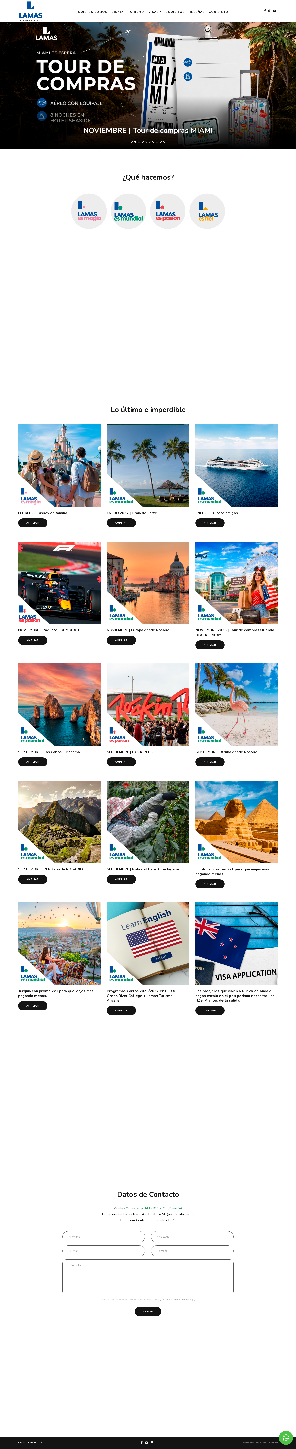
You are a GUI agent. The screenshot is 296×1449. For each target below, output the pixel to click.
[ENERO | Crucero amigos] (236, 465)
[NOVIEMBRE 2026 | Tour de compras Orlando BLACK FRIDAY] (236, 583)
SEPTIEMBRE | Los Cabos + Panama (49, 752)
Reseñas (197, 12)
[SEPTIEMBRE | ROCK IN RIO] (148, 704)
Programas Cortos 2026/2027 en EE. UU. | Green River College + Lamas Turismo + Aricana (143, 996)
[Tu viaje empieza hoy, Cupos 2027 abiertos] (148, 85)
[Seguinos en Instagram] (270, 11)
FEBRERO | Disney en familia (42, 513)
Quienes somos (92, 12)
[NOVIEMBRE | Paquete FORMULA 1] (59, 583)
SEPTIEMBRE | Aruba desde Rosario (226, 752)
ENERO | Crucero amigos (216, 513)
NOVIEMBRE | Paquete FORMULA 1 (48, 630)
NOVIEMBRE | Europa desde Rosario (138, 630)
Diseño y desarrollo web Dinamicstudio (260, 1443)
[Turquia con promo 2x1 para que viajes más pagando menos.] (59, 943)
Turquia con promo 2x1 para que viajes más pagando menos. (55, 993)
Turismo (136, 12)
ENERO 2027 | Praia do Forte (132, 513)
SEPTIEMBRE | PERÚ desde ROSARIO (50, 869)
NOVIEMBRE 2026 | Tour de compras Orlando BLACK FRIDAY (234, 632)
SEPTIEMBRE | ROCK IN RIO (130, 752)
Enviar (148, 1311)
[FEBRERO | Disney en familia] (59, 465)
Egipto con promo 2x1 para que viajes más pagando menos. (232, 871)
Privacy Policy (161, 1299)
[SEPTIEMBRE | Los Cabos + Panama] (59, 704)
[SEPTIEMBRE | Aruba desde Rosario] (236, 704)
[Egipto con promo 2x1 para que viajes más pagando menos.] (236, 822)
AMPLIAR (32, 522)
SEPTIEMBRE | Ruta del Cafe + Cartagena (143, 869)
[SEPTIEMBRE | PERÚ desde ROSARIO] (59, 822)
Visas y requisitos (166, 12)
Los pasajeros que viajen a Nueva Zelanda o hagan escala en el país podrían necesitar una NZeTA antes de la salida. (234, 996)
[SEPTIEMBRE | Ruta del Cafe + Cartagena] (148, 822)
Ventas (148, 1208)
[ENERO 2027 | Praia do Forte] (148, 465)
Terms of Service (181, 1299)
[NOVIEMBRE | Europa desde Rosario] (148, 583)
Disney (117, 12)
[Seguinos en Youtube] (275, 11)
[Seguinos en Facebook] (265, 11)
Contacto (218, 12)
